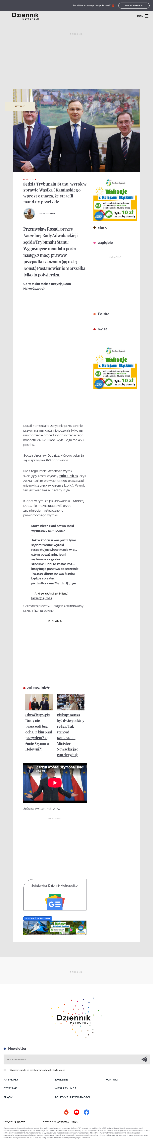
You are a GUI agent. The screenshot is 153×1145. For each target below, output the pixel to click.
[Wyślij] (144, 1059)
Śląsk (8, 1097)
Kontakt (112, 1080)
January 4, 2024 (41, 598)
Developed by (49, 1122)
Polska (103, 314)
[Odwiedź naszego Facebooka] (86, 1112)
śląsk (102, 227)
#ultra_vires (68, 476)
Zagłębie (61, 1080)
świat (102, 329)
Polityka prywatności (72, 1097)
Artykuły (20, 106)
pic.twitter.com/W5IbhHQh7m (53, 583)
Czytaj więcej (58, 1070)
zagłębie (105, 243)
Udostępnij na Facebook (38, 918)
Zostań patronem (134, 5)
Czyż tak (10, 1088)
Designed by (10, 1122)
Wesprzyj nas (65, 1088)
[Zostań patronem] (67, 1112)
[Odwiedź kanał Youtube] (76, 1112)
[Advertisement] (76, 62)
